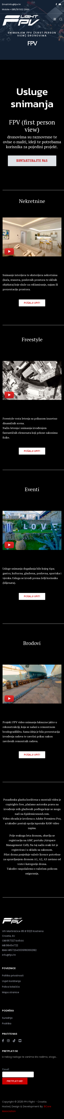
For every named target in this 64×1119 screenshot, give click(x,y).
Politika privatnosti (13, 975)
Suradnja (7, 1018)
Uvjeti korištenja (11, 981)
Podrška (6, 1023)
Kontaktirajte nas (32, 161)
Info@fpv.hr (14, 4)
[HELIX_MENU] (55, 19)
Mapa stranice (10, 992)
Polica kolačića (11, 986)
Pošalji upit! (32, 303)
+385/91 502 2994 (19, 9)
